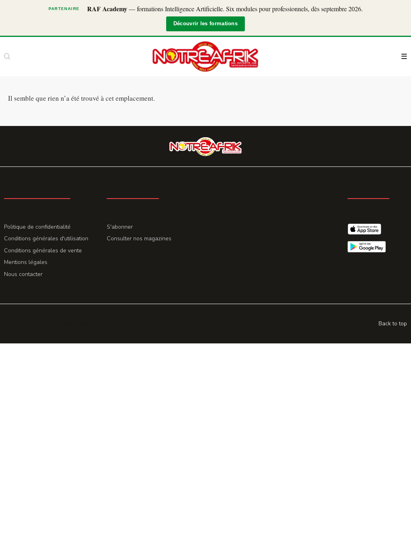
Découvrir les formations (205, 23)
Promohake (118, 324)
